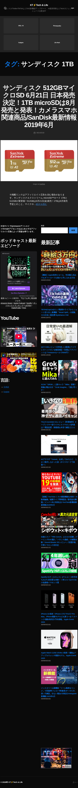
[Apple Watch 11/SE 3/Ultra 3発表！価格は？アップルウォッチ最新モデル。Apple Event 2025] (59, 639)
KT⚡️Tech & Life (39, 5)
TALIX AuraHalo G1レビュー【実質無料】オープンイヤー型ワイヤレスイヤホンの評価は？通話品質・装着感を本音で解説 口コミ (58, 424)
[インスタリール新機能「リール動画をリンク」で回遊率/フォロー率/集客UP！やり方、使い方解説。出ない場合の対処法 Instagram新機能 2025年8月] (59, 675)
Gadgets (20, 42)
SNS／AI (20, 25)
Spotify (29, 303)
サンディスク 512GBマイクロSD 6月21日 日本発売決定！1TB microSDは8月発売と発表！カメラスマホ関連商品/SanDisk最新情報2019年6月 (39, 106)
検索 (42, 226)
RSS (24, 308)
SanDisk (42, 184)
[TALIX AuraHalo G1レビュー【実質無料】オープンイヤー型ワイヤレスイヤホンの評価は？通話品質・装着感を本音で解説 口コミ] (59, 408)
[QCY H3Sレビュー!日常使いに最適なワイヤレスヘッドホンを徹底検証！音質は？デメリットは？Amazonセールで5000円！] (59, 333)
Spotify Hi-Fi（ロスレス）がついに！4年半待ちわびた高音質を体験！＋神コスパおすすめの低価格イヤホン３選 (59, 580)
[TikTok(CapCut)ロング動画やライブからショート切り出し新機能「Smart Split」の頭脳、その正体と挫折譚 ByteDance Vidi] (59, 295)
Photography (57, 26)
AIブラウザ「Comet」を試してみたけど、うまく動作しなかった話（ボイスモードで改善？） (59, 462)
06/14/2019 (40, 133)
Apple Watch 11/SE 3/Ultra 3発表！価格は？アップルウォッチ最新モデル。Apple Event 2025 (58, 655)
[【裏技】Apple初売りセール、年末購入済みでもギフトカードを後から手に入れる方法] (59, 261)
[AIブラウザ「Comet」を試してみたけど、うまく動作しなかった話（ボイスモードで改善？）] (59, 445)
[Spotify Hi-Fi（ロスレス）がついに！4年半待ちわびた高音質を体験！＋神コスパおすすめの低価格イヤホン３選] (59, 563)
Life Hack (57, 42)
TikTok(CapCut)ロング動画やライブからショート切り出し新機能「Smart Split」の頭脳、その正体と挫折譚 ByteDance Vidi (59, 312)
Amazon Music (6, 303)
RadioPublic (16, 308)
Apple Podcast (19, 303)
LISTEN (28, 306)
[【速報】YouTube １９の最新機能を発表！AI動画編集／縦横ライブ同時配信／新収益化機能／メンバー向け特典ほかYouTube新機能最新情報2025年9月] (59, 482)
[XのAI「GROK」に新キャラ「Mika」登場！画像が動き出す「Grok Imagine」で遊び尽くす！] (59, 370)
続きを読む (41, 204)
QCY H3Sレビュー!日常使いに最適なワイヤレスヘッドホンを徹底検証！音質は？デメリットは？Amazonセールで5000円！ (59, 350)
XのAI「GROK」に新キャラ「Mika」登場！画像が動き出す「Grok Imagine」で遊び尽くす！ (59, 387)
